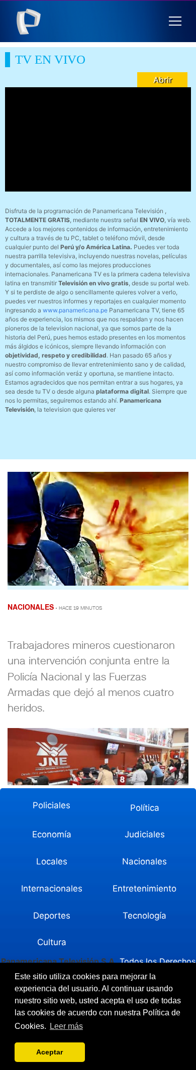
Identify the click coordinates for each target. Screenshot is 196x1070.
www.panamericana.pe (75, 310)
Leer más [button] (66, 1026)
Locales (51, 861)
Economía (51, 834)
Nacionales (144, 861)
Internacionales (51, 888)
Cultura (51, 942)
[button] (175, 21)
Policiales (51, 805)
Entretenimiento (144, 888)
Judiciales (145, 834)
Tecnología (144, 916)
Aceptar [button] (49, 1052)
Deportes (51, 916)
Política (144, 808)
